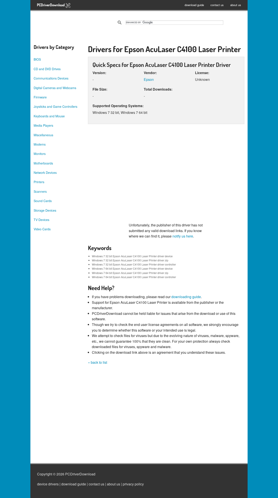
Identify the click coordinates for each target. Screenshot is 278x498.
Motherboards (43, 163)
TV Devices (41, 219)
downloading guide (186, 296)
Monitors (40, 153)
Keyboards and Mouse (49, 116)
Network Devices (45, 172)
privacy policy (133, 483)
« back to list (97, 362)
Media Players (43, 125)
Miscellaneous (43, 135)
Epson (149, 79)
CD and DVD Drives (47, 69)
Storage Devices (45, 210)
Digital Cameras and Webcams (55, 88)
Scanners (40, 191)
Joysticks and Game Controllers (55, 106)
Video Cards (42, 229)
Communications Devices (51, 78)
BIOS (37, 59)
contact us (217, 5)
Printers (39, 182)
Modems (40, 144)
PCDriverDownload (51, 5)
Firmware (40, 97)
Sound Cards (43, 201)
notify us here (182, 236)
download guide (194, 5)
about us (235, 5)
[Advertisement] (166, 175)
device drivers (48, 483)
